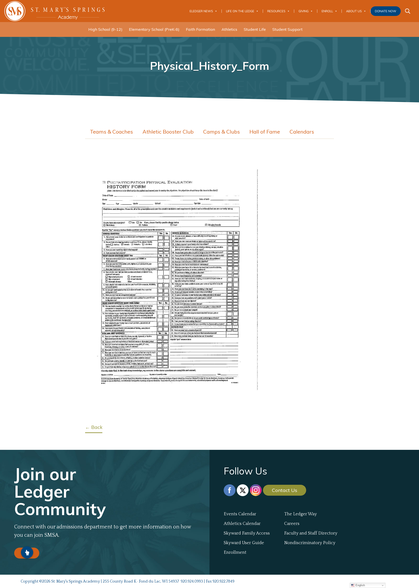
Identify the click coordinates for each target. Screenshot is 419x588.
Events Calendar (240, 514)
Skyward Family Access (247, 533)
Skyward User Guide (244, 542)
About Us (354, 11)
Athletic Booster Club (168, 131)
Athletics (229, 29)
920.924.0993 (192, 581)
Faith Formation (200, 29)
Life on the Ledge (240, 11)
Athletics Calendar (242, 523)
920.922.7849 (223, 581)
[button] (27, 552)
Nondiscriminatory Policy (309, 542)
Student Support (287, 29)
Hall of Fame (264, 131)
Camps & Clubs (221, 131)
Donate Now (385, 11)
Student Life (255, 29)
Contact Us (284, 490)
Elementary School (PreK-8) (154, 29)
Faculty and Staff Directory (310, 533)
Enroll (327, 11)
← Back (93, 427)
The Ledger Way (300, 514)
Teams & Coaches (111, 131)
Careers (291, 523)
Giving (304, 11)
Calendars (302, 131)
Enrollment (235, 552)
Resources (276, 11)
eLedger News (201, 11)
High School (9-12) (105, 29)
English (360, 585)
